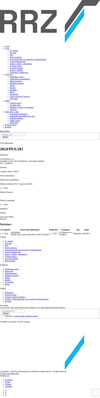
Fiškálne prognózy (17, 83)
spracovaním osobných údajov (26, 316)
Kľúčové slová (10, 125)
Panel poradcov (16, 57)
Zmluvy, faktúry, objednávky (21, 64)
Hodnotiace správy (17, 77)
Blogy (12, 92)
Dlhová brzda (15, 120)
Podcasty (13, 110)
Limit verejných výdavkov (20, 97)
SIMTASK (14, 123)
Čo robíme (14, 51)
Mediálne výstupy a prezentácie (22, 107)
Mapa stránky (10, 261)
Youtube (8, 384)
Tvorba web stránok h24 (9, 374)
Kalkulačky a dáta (12, 112)
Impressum (9, 293)
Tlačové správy (16, 103)
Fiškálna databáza (16, 118)
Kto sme (13, 53)
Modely (13, 88)
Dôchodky (14, 99)
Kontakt (8, 127)
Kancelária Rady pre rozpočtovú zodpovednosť (28, 59)
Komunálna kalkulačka (19, 114)
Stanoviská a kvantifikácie (20, 79)
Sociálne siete (15, 105)
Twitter (7, 382)
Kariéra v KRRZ (16, 70)
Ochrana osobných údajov (15, 297)
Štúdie (12, 86)
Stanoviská (9, 271)
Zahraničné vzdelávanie (19, 73)
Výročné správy (16, 66)
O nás (7, 49)
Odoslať (6, 313)
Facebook (8, 380)
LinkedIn (8, 386)
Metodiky (13, 90)
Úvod (7, 46)
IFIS (11, 55)
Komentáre (14, 94)
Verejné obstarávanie (18, 62)
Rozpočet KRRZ (16, 68)
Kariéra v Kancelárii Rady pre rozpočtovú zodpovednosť (27, 299)
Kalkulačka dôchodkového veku (22, 116)
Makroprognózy (16, 81)
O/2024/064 (15, 232)
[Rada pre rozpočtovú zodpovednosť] (50, 42)
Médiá (7, 101)
